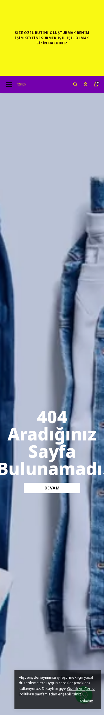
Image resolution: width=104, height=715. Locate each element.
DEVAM (52, 488)
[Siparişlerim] (85, 84)
